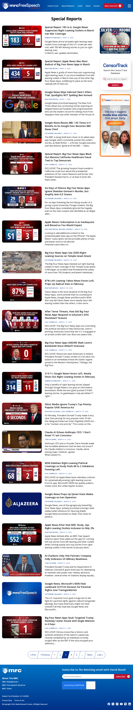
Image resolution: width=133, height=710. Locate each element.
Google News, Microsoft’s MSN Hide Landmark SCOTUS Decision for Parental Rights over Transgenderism (68, 587)
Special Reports (67, 6)
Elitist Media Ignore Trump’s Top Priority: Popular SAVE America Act (68, 406)
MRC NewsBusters (10, 681)
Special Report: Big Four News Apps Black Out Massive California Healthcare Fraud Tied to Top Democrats (68, 157)
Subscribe (120, 676)
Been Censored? (111, 6)
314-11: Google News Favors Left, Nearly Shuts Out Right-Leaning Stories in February (70, 375)
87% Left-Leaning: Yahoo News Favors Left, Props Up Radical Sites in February (69, 282)
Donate (97, 6)
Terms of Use (19, 700)
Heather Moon (51, 68)
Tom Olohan (50, 439)
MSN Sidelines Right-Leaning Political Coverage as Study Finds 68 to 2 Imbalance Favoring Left (69, 466)
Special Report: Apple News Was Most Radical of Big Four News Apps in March (67, 63)
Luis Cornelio (51, 164)
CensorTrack (53, 6)
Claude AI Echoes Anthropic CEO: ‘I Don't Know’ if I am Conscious (68, 434)
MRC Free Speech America (13, 685)
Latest (79, 6)
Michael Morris (66, 229)
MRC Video (7, 688)
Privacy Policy (7, 700)
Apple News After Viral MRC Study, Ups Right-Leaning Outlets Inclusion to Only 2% (69, 526)
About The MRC (10, 678)
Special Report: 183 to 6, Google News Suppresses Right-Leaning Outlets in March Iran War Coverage (69, 30)
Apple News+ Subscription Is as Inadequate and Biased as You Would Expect (69, 223)
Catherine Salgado (53, 133)
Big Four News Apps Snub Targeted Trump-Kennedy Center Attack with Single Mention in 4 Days (70, 621)
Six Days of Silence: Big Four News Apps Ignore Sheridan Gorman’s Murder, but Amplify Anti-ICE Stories (67, 191)
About (88, 6)
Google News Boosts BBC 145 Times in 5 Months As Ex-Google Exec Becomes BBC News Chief (68, 126)
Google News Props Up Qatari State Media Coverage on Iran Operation (69, 495)
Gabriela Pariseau (53, 38)
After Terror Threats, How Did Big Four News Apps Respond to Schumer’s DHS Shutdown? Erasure (67, 315)
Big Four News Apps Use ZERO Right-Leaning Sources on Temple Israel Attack (68, 254)
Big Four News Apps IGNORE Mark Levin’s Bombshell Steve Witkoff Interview (68, 344)
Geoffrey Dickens (52, 411)
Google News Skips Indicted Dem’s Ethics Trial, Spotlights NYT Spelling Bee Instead (68, 93)
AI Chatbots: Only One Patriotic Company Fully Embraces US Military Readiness (68, 557)
